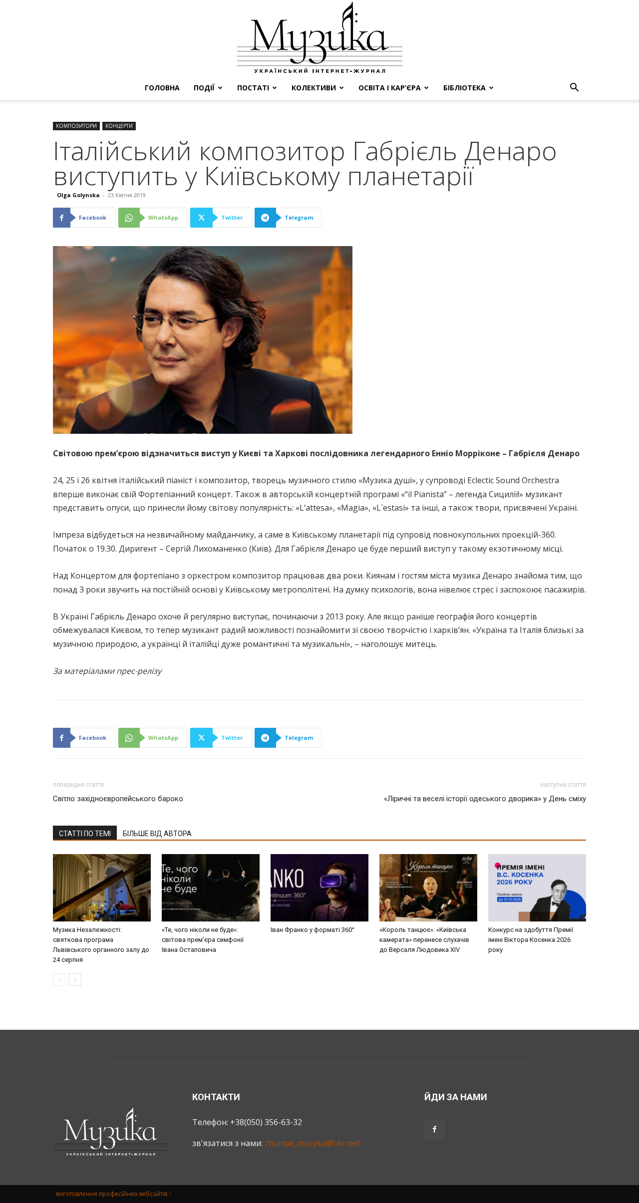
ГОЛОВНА (162, 87)
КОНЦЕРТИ (119, 125)
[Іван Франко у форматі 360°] (319, 887)
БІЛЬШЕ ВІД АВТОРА (157, 834)
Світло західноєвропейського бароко (118, 798)
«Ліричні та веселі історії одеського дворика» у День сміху (485, 798)
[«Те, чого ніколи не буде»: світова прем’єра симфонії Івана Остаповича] (211, 887)
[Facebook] (434, 1130)
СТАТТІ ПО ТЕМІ (85, 834)
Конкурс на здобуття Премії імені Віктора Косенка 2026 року (530, 939)
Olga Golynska (78, 195)
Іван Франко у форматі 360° (312, 929)
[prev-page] (59, 979)
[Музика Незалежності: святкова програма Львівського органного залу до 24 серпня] (102, 887)
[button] (574, 88)
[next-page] (75, 979)
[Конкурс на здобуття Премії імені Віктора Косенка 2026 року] (537, 887)
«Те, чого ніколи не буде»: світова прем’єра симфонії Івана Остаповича (203, 939)
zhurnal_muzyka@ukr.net (312, 1143)
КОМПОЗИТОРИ (76, 125)
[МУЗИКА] (319, 38)
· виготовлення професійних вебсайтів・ (113, 1194)
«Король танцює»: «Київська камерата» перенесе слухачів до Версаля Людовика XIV (424, 939)
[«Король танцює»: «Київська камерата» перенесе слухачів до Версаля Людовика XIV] (428, 887)
